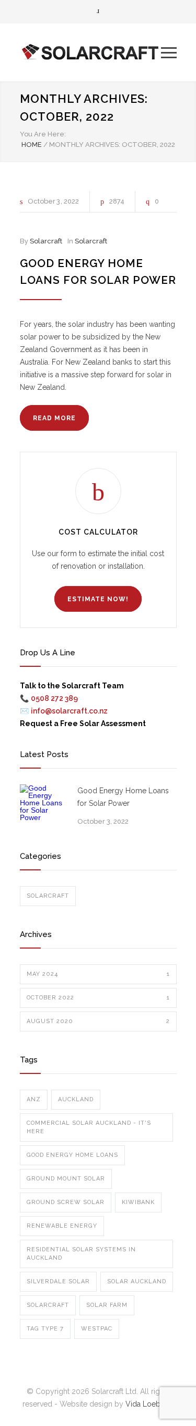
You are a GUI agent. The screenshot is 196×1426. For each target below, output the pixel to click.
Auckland (76, 1099)
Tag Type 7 (45, 1328)
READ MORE (54, 418)
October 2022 (98, 997)
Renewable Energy (62, 1225)
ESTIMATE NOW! (98, 599)
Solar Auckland (136, 1281)
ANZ (34, 1099)
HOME (31, 144)
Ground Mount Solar (66, 1178)
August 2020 (98, 1021)
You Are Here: (43, 134)
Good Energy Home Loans (72, 1155)
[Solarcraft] (90, 52)
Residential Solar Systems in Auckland (81, 1253)
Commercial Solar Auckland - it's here (89, 1127)
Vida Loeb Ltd (149, 1404)
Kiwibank (138, 1202)
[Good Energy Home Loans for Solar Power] (43, 808)
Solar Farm (107, 1305)
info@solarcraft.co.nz (69, 711)
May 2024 (98, 974)
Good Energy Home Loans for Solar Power (123, 796)
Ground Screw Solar (66, 1202)
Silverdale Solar (58, 1281)
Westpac (96, 1328)
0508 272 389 (54, 698)
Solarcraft (46, 241)
